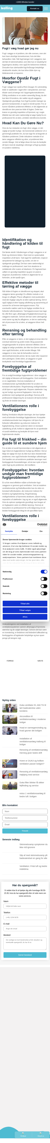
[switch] (44, 579)
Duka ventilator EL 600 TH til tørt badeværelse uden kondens (33, 708)
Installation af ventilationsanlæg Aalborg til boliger (33, 741)
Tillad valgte (25, 610)
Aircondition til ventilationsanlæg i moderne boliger (33, 719)
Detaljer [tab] (25, 531)
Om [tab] (41, 531)
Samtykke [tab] (9, 531)
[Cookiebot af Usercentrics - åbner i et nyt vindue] (37, 524)
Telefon (6, 912)
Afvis (25, 617)
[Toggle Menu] (46, 8)
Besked (6, 935)
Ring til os (41, 1136)
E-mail (6, 924)
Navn (5, 901)
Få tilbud (23, 1136)
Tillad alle (25, 604)
